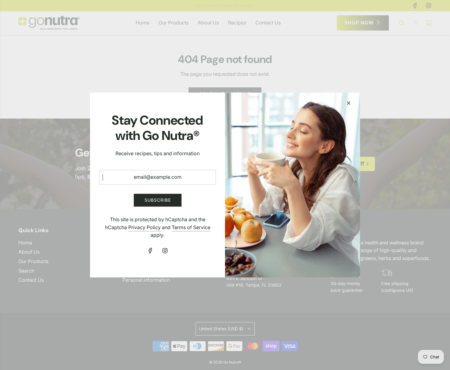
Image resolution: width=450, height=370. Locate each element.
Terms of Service (191, 227)
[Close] (348, 103)
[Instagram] (165, 250)
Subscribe (157, 200)
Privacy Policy (144, 227)
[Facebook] (150, 250)
